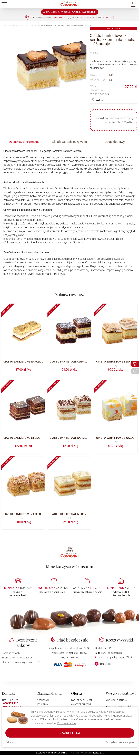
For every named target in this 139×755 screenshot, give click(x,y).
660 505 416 (10, 703)
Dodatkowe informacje (24, 141)
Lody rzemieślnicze (81, 700)
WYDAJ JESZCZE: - (69, 12)
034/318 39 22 (12, 707)
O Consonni (42, 700)
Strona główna (8, 26)
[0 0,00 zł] (133, 5)
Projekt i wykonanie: (87, 753)
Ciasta (19, 26)
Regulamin (42, 704)
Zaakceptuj (70, 733)
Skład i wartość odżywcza (69, 141)
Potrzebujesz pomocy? (47, 17)
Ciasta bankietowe (31, 26)
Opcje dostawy (115, 141)
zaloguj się (107, 17)
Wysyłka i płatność (116, 700)
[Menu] (4, 4)
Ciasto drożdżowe (81, 704)
